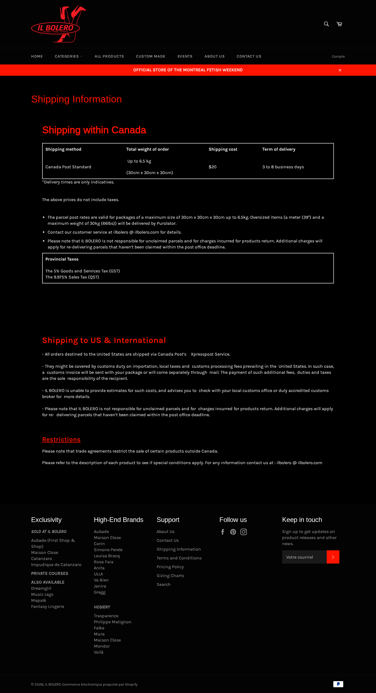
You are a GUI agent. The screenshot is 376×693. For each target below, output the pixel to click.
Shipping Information (179, 549)
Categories (67, 56)
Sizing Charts (170, 575)
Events (185, 56)
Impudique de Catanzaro (56, 564)
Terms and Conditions (179, 558)
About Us (215, 56)
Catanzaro (41, 558)
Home (37, 56)
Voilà (98, 652)
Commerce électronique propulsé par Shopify (99, 684)
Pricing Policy (170, 566)
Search (164, 584)
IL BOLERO (53, 684)
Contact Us (249, 56)
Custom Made (150, 56)
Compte (338, 56)
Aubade (101, 531)
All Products (109, 56)
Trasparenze (106, 615)
